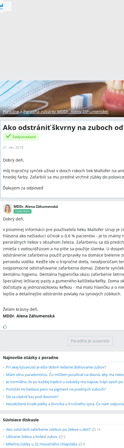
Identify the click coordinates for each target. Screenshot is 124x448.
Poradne (11, 111)
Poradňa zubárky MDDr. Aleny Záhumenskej (65, 111)
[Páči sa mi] (7, 326)
